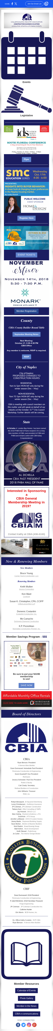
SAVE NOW (26, 685)
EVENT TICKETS (26, 255)
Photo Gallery (26, 998)
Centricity (26, 597)
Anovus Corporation (26, 589)
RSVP (26, 357)
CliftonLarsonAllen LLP (26, 604)
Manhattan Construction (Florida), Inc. (26, 629)
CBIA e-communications (26, 1014)
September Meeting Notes (26, 334)
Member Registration (26, 311)
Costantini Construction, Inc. (26, 614)
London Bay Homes (25, 428)
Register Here (26, 218)
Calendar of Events (26, 990)
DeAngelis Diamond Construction (26, 621)
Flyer (26, 159)
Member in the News (26, 1006)
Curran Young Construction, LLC (27, 576)
